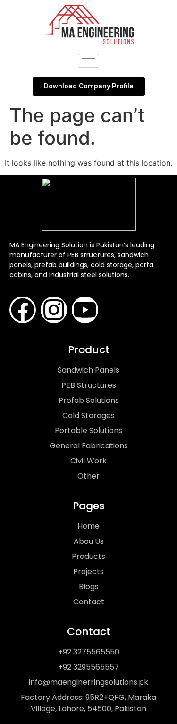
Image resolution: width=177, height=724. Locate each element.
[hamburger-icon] (88, 61)
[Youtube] (85, 310)
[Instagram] (54, 310)
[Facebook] (22, 310)
